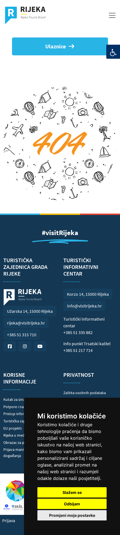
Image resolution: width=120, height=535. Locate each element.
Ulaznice (55, 46)
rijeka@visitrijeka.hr (26, 323)
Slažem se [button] (72, 492)
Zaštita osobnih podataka (84, 392)
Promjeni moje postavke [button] (72, 515)
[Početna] (27, 15)
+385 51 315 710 (21, 334)
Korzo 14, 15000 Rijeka (88, 294)
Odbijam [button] (72, 503)
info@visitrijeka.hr (84, 306)
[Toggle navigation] (112, 15)
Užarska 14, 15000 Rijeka (30, 311)
